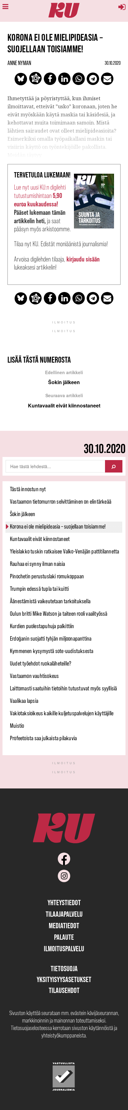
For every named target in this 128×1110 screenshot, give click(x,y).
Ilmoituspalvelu (64, 948)
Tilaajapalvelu (64, 914)
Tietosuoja (64, 968)
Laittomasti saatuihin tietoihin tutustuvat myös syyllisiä (63, 688)
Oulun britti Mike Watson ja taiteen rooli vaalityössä (58, 613)
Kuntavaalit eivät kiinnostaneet (40, 538)
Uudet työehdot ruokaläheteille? (40, 663)
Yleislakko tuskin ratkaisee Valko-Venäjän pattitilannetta (64, 551)
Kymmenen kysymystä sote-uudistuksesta (51, 650)
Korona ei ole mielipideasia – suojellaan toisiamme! (58, 526)
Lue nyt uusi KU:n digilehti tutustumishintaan (40, 195)
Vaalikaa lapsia (24, 700)
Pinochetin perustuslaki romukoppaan (47, 576)
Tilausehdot (64, 990)
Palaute (64, 937)
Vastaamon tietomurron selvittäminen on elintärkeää (60, 501)
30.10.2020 (113, 63)
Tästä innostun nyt (28, 489)
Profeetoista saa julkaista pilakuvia (43, 738)
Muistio (17, 725)
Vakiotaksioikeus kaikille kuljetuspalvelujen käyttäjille (61, 713)
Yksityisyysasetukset (64, 979)
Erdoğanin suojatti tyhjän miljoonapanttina (50, 638)
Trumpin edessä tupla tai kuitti (39, 588)
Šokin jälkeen (22, 513)
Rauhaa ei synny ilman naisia (37, 563)
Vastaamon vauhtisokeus (34, 675)
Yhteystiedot (64, 902)
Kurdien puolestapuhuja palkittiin (42, 626)
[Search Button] (113, 466)
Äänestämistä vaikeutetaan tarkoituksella (50, 601)
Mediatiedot (64, 925)
